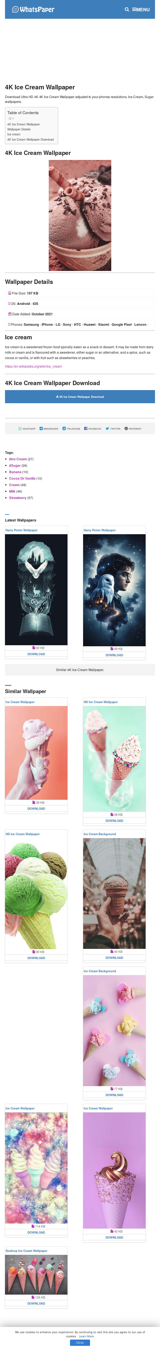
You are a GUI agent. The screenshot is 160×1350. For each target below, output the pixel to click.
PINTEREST (134, 428)
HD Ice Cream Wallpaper (101, 702)
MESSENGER (50, 428)
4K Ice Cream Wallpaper (23, 124)
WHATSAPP (28, 428)
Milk (12, 491)
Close (80, 1342)
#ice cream (18, 459)
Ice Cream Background (100, 834)
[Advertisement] (80, 49)
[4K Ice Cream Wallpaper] (80, 215)
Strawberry (18, 497)
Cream (14, 484)
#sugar (15, 465)
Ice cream (13, 134)
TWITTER (115, 428)
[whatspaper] (33, 8)
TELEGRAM (73, 428)
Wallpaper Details (18, 129)
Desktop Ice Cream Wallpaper (26, 1251)
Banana (15, 471)
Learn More (86, 1336)
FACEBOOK (94, 428)
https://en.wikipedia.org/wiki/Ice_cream (33, 366)
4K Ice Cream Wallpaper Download (30, 139)
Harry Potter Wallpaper (22, 530)
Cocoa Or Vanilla (22, 478)
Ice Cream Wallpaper (20, 702)
